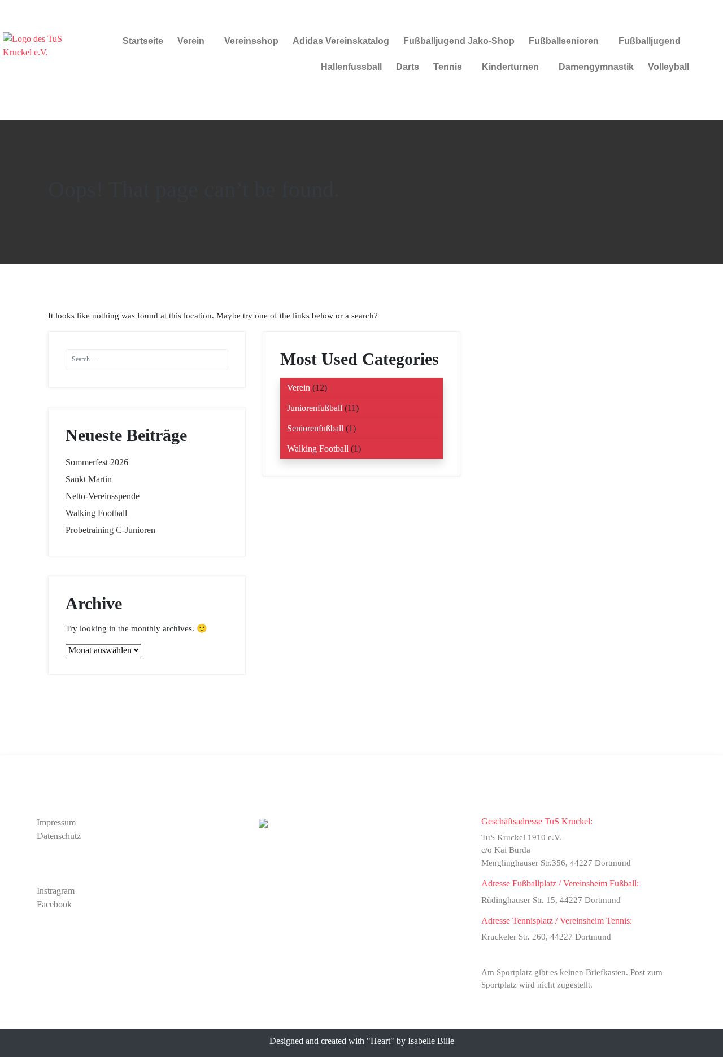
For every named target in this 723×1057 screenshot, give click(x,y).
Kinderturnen (510, 67)
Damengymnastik (596, 67)
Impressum (56, 822)
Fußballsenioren (564, 41)
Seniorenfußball (315, 428)
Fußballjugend (650, 41)
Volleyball (668, 67)
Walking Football (96, 513)
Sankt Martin (89, 479)
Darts (407, 67)
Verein (190, 41)
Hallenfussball (351, 67)
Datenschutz (59, 836)
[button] (194, 41)
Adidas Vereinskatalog (341, 41)
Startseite (143, 41)
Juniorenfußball (314, 408)
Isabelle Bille (431, 1041)
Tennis (447, 67)
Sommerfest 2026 (97, 462)
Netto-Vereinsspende (103, 496)
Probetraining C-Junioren (110, 530)
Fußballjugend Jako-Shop (459, 41)
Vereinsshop (251, 41)
